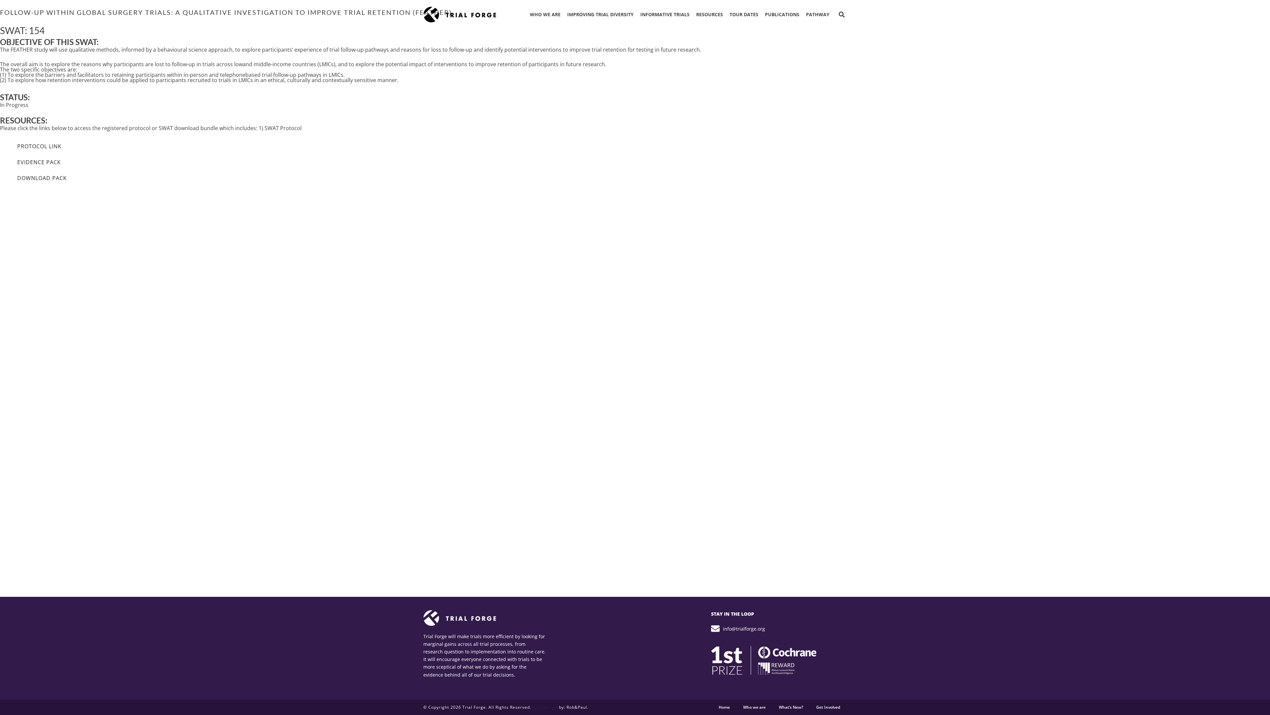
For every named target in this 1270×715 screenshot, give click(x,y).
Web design (545, 707)
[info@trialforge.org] (715, 628)
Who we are (754, 707)
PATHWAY (817, 14)
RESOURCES (709, 14)
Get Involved (828, 707)
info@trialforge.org (744, 629)
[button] (841, 14)
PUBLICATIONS (782, 14)
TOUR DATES (744, 14)
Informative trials (665, 14)
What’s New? (791, 707)
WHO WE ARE (545, 14)
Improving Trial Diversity (600, 14)
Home (724, 707)
